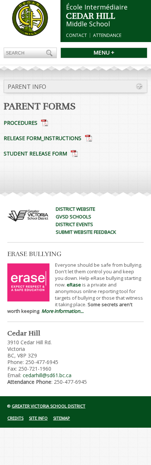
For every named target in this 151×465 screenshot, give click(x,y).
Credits (15, 418)
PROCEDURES (20, 122)
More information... (62, 311)
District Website (75, 209)
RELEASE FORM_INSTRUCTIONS (42, 138)
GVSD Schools (73, 216)
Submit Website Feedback (86, 232)
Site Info (38, 418)
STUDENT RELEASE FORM (35, 153)
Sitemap (61, 418)
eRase (74, 284)
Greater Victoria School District (48, 406)
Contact (76, 35)
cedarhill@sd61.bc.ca (47, 375)
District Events (74, 224)
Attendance (107, 35)
